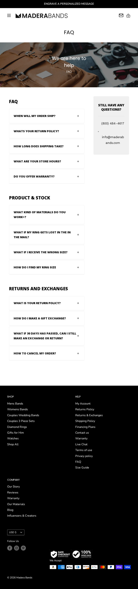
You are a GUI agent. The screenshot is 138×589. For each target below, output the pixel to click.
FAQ (78, 462)
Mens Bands (15, 404)
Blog (10, 510)
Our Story (13, 487)
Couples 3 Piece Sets (21, 421)
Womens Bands (17, 409)
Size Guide (82, 468)
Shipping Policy (85, 421)
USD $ (12, 532)
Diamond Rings (17, 427)
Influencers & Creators (21, 516)
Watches (13, 438)
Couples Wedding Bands (23, 415)
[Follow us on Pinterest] (23, 548)
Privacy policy (84, 456)
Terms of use (83, 450)
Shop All (13, 444)
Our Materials (16, 504)
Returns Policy (84, 409)
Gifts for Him (15, 433)
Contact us (82, 433)
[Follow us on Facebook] (9, 548)
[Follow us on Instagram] (16, 548)
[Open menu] (9, 15)
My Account (83, 404)
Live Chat (81, 444)
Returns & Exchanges (89, 415)
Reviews (12, 493)
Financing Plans (85, 427)
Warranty (81, 438)
